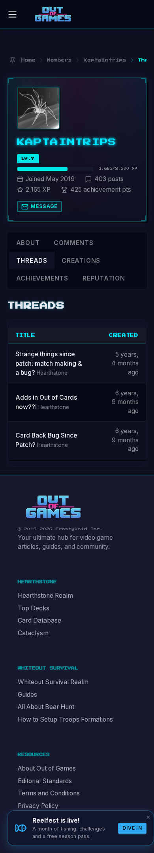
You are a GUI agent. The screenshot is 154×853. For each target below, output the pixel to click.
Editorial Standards (45, 781)
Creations (81, 260)
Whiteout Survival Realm (53, 682)
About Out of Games (47, 768)
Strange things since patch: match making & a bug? (48, 363)
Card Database (39, 620)
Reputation (104, 278)
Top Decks (33, 608)
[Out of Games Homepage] (53, 507)
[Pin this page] (12, 60)
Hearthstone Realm (45, 595)
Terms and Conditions (49, 793)
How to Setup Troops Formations (65, 719)
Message (44, 206)
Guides (27, 694)
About (28, 243)
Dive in (132, 828)
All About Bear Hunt (46, 707)
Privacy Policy (38, 806)
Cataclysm (33, 633)
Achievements (42, 278)
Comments (73, 243)
